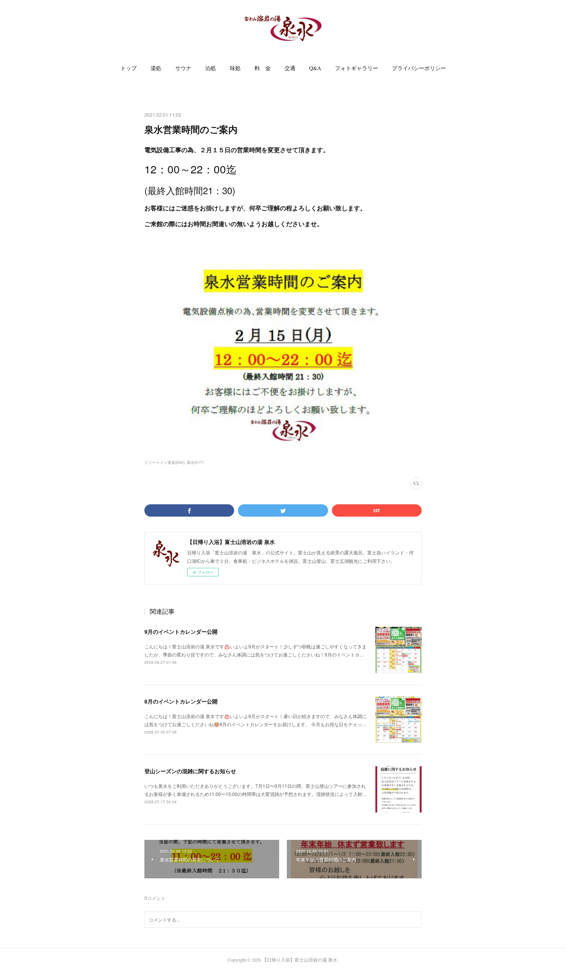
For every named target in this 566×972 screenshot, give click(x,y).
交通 (290, 68)
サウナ (183, 68)
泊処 (210, 68)
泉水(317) (195, 462)
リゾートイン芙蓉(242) (164, 462)
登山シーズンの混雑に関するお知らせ (190, 771)
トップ (129, 68)
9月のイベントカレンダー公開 (181, 631)
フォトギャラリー (356, 68)
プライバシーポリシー (419, 68)
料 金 (263, 68)
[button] (129, 68)
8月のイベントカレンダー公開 (181, 701)
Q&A (315, 68)
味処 (235, 68)
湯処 (156, 68)
